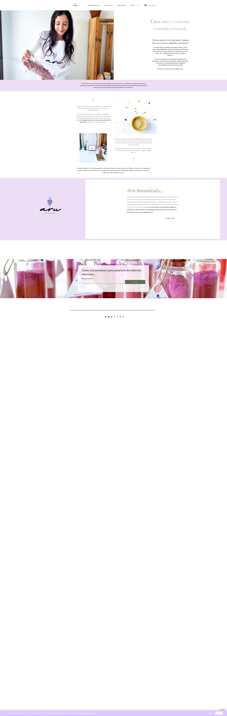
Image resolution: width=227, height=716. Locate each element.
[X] (117, 317)
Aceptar (219, 713)
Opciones (210, 713)
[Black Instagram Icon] (111, 317)
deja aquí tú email (87, 278)
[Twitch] (105, 317)
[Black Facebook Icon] (114, 317)
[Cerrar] (225, 713)
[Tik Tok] (120, 317)
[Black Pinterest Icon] (123, 317)
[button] (138, 5)
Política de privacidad (89, 713)
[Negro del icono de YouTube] (108, 317)
